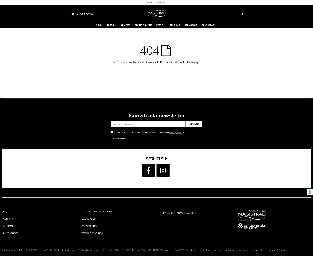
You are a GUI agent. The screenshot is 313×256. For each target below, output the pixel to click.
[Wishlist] (238, 14)
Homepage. (194, 62)
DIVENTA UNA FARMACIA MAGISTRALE (180, 213)
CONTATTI (8, 218)
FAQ (5, 211)
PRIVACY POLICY (89, 225)
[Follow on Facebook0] (148, 170)
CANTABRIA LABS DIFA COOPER (97, 211)
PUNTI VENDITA (10, 233)
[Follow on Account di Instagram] (163, 170)
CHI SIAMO (8, 225)
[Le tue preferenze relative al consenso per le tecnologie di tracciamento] (310, 192)
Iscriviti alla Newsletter (156, 2)
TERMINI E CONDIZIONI (92, 233)
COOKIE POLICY (89, 218)
